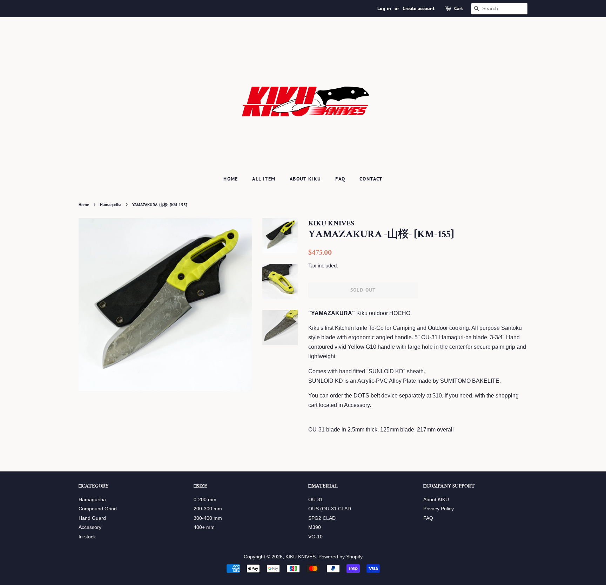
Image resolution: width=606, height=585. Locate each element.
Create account (419, 8)
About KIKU (305, 179)
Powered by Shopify (340, 556)
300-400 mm (208, 518)
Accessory (90, 527)
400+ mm (204, 527)
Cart (458, 8)
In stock (87, 536)
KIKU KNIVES (300, 556)
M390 (314, 527)
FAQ (340, 179)
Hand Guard (92, 518)
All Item (263, 179)
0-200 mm (205, 499)
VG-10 (315, 536)
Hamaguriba (110, 204)
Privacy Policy (438, 508)
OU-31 (315, 499)
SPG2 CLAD (322, 518)
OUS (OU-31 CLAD (329, 508)
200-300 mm (208, 508)
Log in (384, 8)
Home (230, 179)
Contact (371, 179)
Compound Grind (98, 508)
